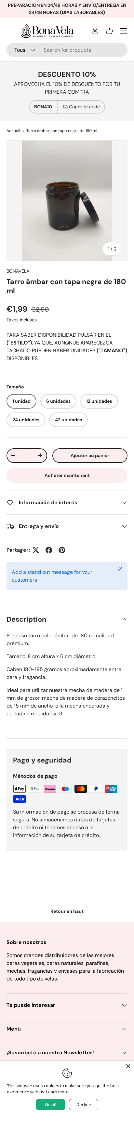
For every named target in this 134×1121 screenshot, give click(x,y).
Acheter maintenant (67, 475)
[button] (109, 31)
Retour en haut (67, 911)
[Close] (128, 1066)
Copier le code (84, 107)
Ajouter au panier (90, 455)
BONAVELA (18, 271)
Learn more (57, 1092)
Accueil (13, 130)
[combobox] (67, 50)
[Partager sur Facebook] (48, 550)
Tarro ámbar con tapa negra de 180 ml (61, 130)
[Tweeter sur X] (35, 550)
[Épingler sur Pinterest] (61, 550)
